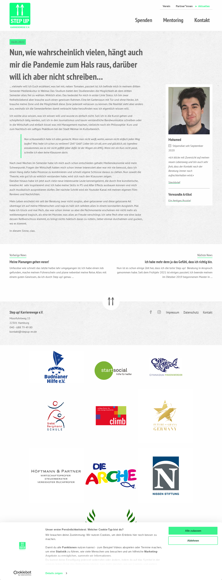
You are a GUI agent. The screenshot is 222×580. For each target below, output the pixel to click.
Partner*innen (184, 6)
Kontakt (202, 20)
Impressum (172, 312)
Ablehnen (193, 540)
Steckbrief (174, 182)
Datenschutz (191, 312)
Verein (166, 6)
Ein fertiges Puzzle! (179, 200)
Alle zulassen (193, 530)
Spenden (143, 20)
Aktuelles (204, 6)
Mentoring (173, 20)
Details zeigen (54, 573)
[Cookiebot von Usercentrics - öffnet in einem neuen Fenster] (22, 573)
